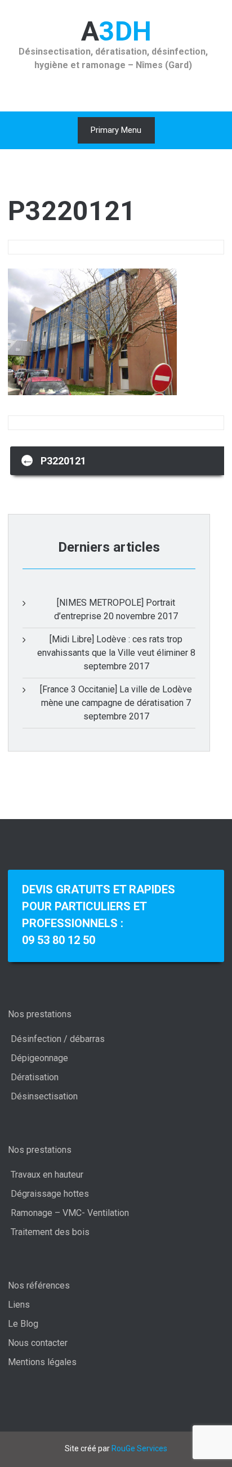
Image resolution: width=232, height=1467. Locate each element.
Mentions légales (42, 1362)
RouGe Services (139, 1448)
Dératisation (35, 1077)
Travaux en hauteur (47, 1174)
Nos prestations (40, 1014)
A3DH (116, 31)
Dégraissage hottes (50, 1193)
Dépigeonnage (39, 1058)
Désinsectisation (44, 1096)
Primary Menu (116, 130)
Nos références (39, 1285)
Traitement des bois (50, 1232)
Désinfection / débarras (58, 1039)
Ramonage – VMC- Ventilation (70, 1212)
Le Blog (23, 1323)
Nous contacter (38, 1343)
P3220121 (53, 460)
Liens (19, 1304)
